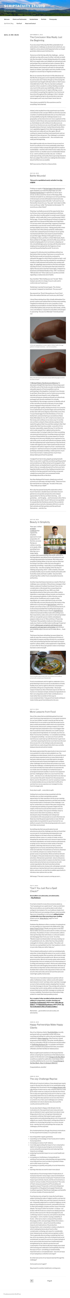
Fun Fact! (19, 23)
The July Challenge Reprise (43, 1079)
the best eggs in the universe (52, 188)
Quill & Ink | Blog (8, 23)
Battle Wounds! (38, 175)
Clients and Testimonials (19, 19)
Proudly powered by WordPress (12, 1294)
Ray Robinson (36, 898)
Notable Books (34, 19)
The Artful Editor (52, 1032)
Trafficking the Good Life (39, 1044)
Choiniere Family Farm (37, 192)
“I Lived (55, 1061)
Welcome (6, 19)
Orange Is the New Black (57, 1057)
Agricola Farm (51, 604)
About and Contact (30, 23)
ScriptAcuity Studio (24, 6)
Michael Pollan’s (45, 383)
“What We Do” (44, 918)
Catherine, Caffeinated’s (38, 1002)
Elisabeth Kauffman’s (46, 1004)
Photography (53, 19)
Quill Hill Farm (58, 611)
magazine (43, 1038)
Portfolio (43, 19)
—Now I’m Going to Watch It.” (48, 1063)
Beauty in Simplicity (40, 522)
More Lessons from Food (43, 711)
